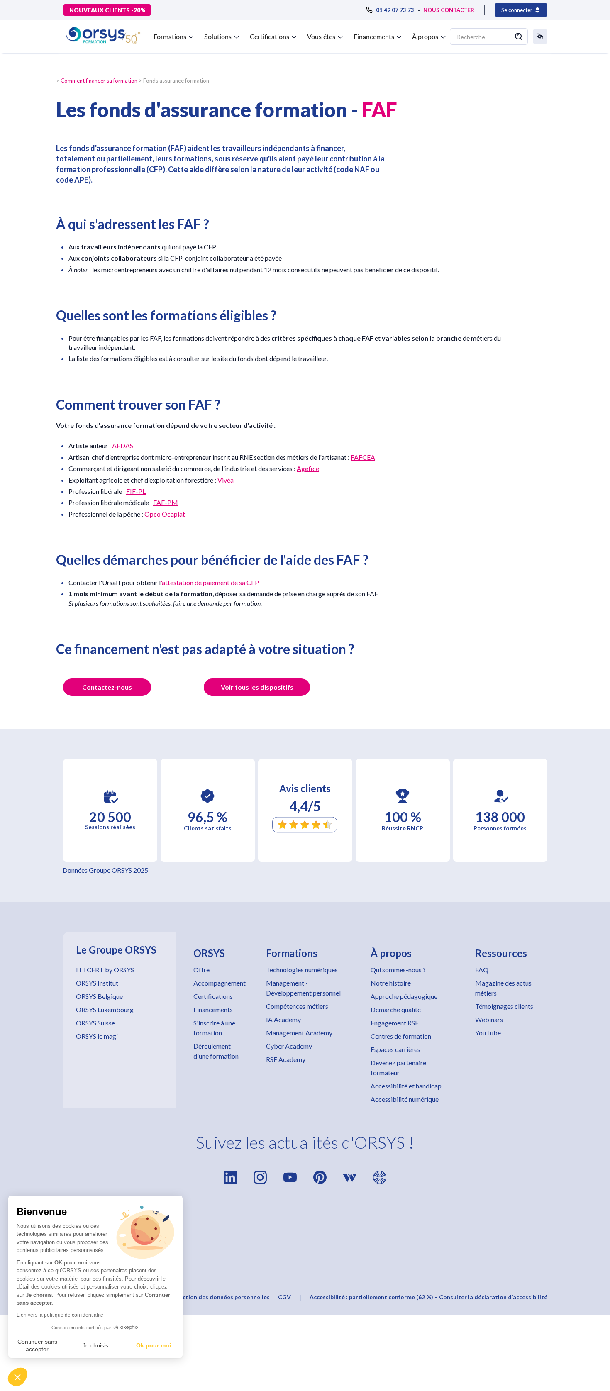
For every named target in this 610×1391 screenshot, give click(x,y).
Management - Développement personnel (303, 988)
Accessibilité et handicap (406, 1086)
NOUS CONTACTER (448, 10)
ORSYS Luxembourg (105, 1009)
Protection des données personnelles (218, 1297)
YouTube (488, 1033)
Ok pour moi (153, 1345)
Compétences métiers (297, 1006)
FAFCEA (363, 457)
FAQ (481, 970)
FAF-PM (165, 502)
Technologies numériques (302, 970)
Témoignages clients (504, 1006)
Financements (213, 1009)
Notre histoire (391, 983)
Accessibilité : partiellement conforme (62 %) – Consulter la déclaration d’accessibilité (428, 1297)
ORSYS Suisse (95, 1023)
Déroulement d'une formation (216, 1051)
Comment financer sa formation (99, 80)
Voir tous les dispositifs (257, 687)
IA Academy (283, 1019)
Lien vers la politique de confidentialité (60, 1315)
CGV (284, 1297)
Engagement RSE (395, 1023)
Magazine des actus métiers (503, 988)
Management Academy (299, 1033)
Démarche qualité (396, 1009)
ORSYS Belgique (99, 996)
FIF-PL (136, 491)
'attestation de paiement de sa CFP (210, 582)
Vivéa (225, 480)
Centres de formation (401, 1036)
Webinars (489, 1019)
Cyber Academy (289, 1046)
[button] (17, 1377)
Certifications (213, 996)
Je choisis (95, 1345)
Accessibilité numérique (405, 1099)
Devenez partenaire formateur (398, 1067)
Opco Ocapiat (164, 514)
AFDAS (122, 445)
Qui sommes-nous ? (398, 970)
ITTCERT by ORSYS (105, 970)
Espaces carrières (395, 1049)
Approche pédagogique (404, 996)
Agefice (308, 468)
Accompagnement (219, 983)
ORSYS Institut (97, 983)
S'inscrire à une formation (214, 1028)
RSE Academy (285, 1059)
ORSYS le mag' (97, 1036)
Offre (201, 970)
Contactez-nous (107, 687)
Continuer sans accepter (37, 1345)
